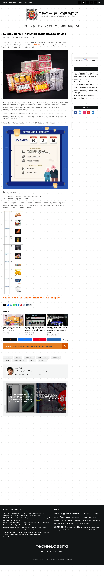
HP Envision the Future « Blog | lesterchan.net (21, 523)
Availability (78, 513)
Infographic (57, 520)
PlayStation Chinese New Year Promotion (12, 328)
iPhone (69, 520)
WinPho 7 (89, 530)
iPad (65, 520)
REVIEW (81, 523)
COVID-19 (36, 45)
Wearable (48, 26)
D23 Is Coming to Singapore (85, 87)
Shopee (32, 360)
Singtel (69, 527)
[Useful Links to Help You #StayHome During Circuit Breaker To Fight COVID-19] (35, 319)
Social (84, 527)
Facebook (21, 374)
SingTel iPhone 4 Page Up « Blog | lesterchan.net (22, 518)
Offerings (56, 357)
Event (78, 26)
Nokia (98, 520)
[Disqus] (35, 438)
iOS (62, 520)
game (81, 517)
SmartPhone (77, 527)
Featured (65, 517)
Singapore (42, 360)
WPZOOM (69, 559)
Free (73, 517)
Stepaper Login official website (15, 527)
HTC (90, 518)
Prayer (7, 360)
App (63, 514)
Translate (91, 60)
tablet (98, 527)
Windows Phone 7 (77, 529)
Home (5, 2)
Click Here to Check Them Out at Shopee (31, 297)
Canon (92, 513)
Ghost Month (29, 357)
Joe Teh (15, 38)
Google (85, 518)
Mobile (40, 26)
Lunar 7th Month (43, 357)
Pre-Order (61, 523)
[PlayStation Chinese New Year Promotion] (13, 319)
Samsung (87, 523)
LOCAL (33, 26)
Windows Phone (67, 530)
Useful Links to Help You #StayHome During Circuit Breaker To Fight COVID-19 (35, 328)
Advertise (28, 2)
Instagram (38, 374)
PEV (56, 26)
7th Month (8, 357)
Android (58, 513)
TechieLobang (52, 546)
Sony (88, 527)
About (20, 2)
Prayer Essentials (19, 360)
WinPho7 (84, 529)
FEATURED (12, 2)
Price (67, 523)
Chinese (18, 357)
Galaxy (77, 517)
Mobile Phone (92, 520)
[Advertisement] (86, 41)
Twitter (56, 529)
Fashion (63, 26)
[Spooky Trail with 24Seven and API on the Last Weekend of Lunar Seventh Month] (57, 319)
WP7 (94, 530)
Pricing (75, 523)
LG (73, 520)
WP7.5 (97, 529)
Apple (68, 514)
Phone (55, 523)
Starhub (93, 527)
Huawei (94, 517)
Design (70, 26)
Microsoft (78, 520)
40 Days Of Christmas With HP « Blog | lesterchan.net (23, 513)
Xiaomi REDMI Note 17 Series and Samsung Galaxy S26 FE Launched (86, 76)
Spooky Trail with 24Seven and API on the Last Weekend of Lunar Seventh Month (57, 329)
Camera (88, 514)
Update (60, 529)
